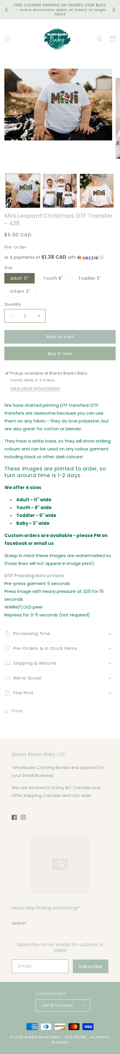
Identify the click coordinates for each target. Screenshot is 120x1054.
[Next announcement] (113, 9)
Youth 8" (53, 278)
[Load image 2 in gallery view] (60, 191)
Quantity (12, 304)
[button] (7, 39)
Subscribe (91, 966)
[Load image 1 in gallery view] (23, 191)
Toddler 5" (89, 278)
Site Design (75, 1037)
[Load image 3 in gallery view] (97, 191)
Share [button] (17, 711)
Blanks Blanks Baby (43, 1037)
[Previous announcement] (6, 9)
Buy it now (60, 353)
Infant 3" (20, 291)
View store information (35, 388)
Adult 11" (19, 278)
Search (19, 923)
